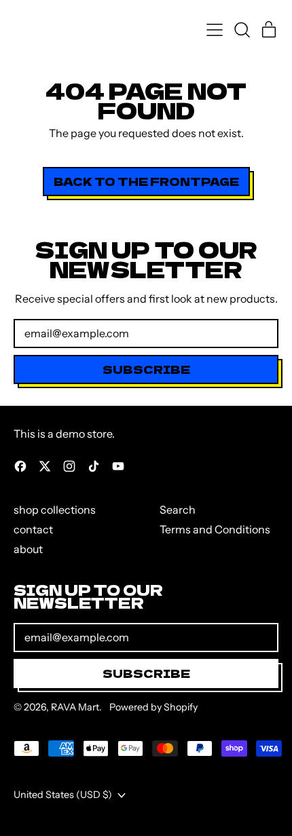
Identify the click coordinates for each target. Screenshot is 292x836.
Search (178, 509)
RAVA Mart (75, 707)
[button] (241, 29)
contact (33, 529)
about (28, 549)
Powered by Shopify (153, 707)
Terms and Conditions (215, 529)
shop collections (55, 509)
